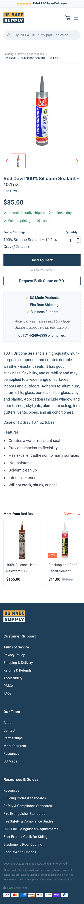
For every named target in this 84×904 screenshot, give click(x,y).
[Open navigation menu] (76, 17)
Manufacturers (14, 746)
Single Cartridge (14, 232)
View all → (72, 514)
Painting (8, 54)
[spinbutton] (73, 240)
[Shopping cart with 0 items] (67, 17)
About (7, 723)
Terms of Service (16, 647)
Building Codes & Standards (24, 798)
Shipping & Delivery (18, 663)
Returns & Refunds (17, 670)
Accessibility (12, 678)
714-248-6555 (36, 335)
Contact (9, 730)
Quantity (72, 232)
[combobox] (42, 35)
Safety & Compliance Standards (27, 806)
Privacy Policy (14, 655)
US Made (10, 761)
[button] (77, 239)
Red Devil (10, 191)
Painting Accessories (31, 54)
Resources (11, 754)
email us (58, 335)
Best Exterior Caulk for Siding (25, 837)
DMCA (8, 686)
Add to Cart (42, 260)
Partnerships (13, 738)
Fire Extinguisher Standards (24, 814)
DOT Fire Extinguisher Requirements (30, 829)
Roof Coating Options (19, 852)
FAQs (7, 694)
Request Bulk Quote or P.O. (42, 281)
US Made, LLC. (34, 863)
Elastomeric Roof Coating (22, 844)
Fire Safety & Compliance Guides (28, 821)
